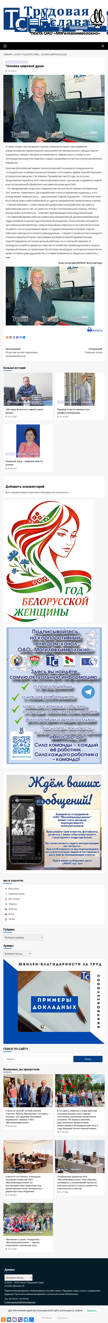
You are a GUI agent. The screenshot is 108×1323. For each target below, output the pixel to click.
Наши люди (34, 402)
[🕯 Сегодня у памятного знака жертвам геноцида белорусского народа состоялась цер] (80, 1090)
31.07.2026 (64, 1192)
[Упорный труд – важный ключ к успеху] (28, 441)
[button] (6, 45)
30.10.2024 (64, 417)
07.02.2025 (12, 417)
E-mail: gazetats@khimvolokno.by (20, 1302)
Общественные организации (31, 1232)
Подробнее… (63, 1318)
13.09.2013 (12, 71)
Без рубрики (63, 1104)
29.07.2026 (12, 1249)
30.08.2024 (12, 469)
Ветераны (11, 1104)
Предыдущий (21, 352)
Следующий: (94, 351)
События (22, 1104)
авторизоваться (60, 492)
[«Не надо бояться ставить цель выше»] (28, 389)
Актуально (11, 1169)
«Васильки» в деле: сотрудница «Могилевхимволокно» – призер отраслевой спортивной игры (22, 1242)
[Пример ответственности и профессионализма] (80, 389)
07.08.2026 (12, 1126)
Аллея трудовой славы (16, 62)
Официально (24, 1169)
